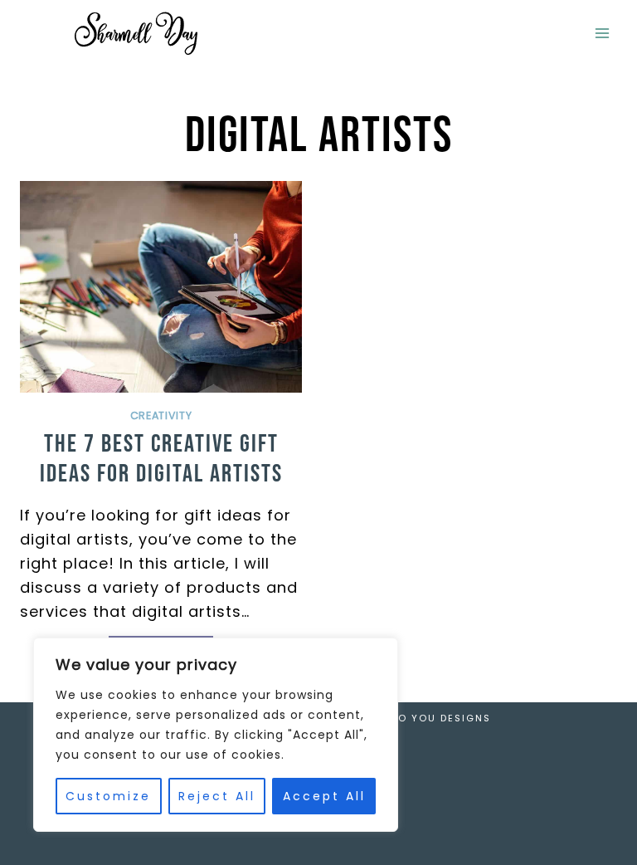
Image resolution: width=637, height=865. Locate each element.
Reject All (216, 796)
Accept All (324, 796)
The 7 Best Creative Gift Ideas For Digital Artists (161, 459)
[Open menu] (601, 33)
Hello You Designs (431, 718)
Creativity (161, 415)
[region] (215, 735)
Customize (108, 796)
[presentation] (161, 287)
